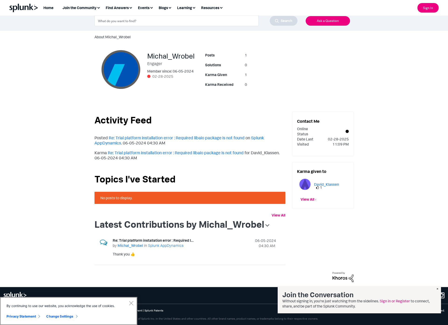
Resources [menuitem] (210, 7)
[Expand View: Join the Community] (98, 7)
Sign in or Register (395, 301)
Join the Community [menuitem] (80, 7)
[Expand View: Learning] (194, 7)
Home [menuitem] (48, 7)
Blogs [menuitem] (163, 7)
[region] (68, 311)
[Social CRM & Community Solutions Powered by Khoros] (343, 276)
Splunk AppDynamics (165, 245)
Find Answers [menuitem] (117, 7)
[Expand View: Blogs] (170, 7)
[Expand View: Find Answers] (130, 7)
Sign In (428, 8)
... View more (265, 255)
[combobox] (196, 20)
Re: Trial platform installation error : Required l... (153, 240)
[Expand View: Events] (151, 7)
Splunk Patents (153, 310)
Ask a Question (328, 21)
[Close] (131, 303)
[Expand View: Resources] (221, 7)
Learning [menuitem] (184, 7)
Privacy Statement (21, 316)
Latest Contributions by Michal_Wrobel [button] (179, 224)
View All (278, 215)
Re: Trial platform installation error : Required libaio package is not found (177, 137)
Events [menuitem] (144, 7)
